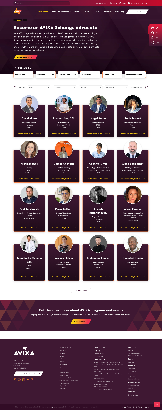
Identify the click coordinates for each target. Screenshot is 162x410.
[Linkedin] (15, 379)
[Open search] (15, 3)
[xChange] (27, 379)
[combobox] (46, 74)
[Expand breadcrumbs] (25, 20)
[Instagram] (32, 379)
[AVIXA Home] (18, 11)
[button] (102, 3)
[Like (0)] (152, 32)
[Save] (152, 37)
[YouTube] (19, 379)
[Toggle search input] (15, 87)
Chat (156, 404)
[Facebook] (23, 379)
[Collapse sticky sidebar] (148, 30)
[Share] (152, 42)
